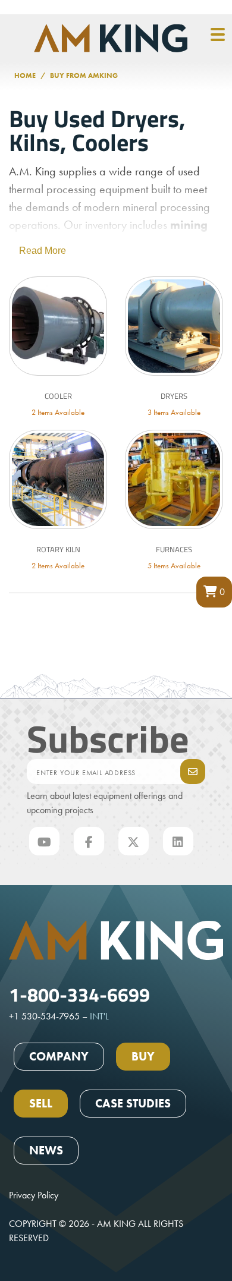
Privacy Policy (33, 1195)
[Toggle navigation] (217, 35)
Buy (143, 1056)
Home (25, 75)
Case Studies (133, 1103)
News (46, 1150)
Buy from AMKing (84, 75)
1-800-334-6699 (79, 994)
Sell (40, 1103)
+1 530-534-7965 (44, 1016)
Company (59, 1056)
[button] (214, 592)
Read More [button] (42, 251)
